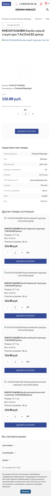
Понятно (25, 491)
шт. (25, 109)
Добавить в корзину (27, 131)
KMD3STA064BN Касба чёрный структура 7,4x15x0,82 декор (24, 229)
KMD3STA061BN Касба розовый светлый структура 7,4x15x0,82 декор (24, 393)
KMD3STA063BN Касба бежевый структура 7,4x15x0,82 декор (25, 284)
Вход (41, 3)
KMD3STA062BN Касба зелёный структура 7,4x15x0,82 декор (25, 338)
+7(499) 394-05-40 (27, 4)
